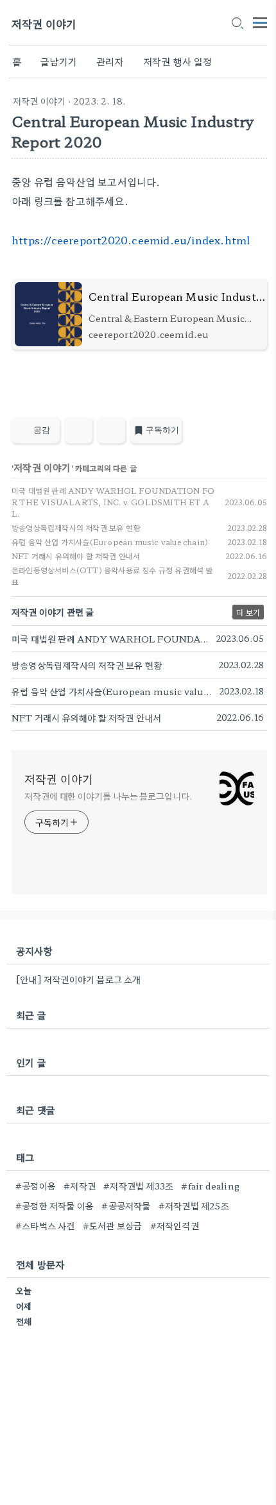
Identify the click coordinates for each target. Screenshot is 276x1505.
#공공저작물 (125, 1205)
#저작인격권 (174, 1225)
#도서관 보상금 (112, 1225)
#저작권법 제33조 (138, 1185)
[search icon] (236, 23)
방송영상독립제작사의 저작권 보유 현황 (76, 527)
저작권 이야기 (44, 23)
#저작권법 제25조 (194, 1205)
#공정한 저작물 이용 (54, 1205)
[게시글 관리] (111, 430)
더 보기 (248, 612)
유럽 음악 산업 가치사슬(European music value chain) (110, 541)
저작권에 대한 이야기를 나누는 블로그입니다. (108, 795)
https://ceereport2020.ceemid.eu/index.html (131, 240)
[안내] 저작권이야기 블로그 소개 (78, 979)
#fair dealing (210, 1185)
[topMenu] (260, 21)
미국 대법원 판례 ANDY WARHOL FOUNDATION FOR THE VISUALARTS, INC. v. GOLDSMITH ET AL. (113, 502)
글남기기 (58, 61)
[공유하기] (78, 430)
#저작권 (80, 1185)
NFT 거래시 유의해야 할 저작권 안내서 (76, 555)
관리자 (110, 61)
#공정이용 (35, 1185)
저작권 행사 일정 (177, 61)
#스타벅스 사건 (45, 1225)
